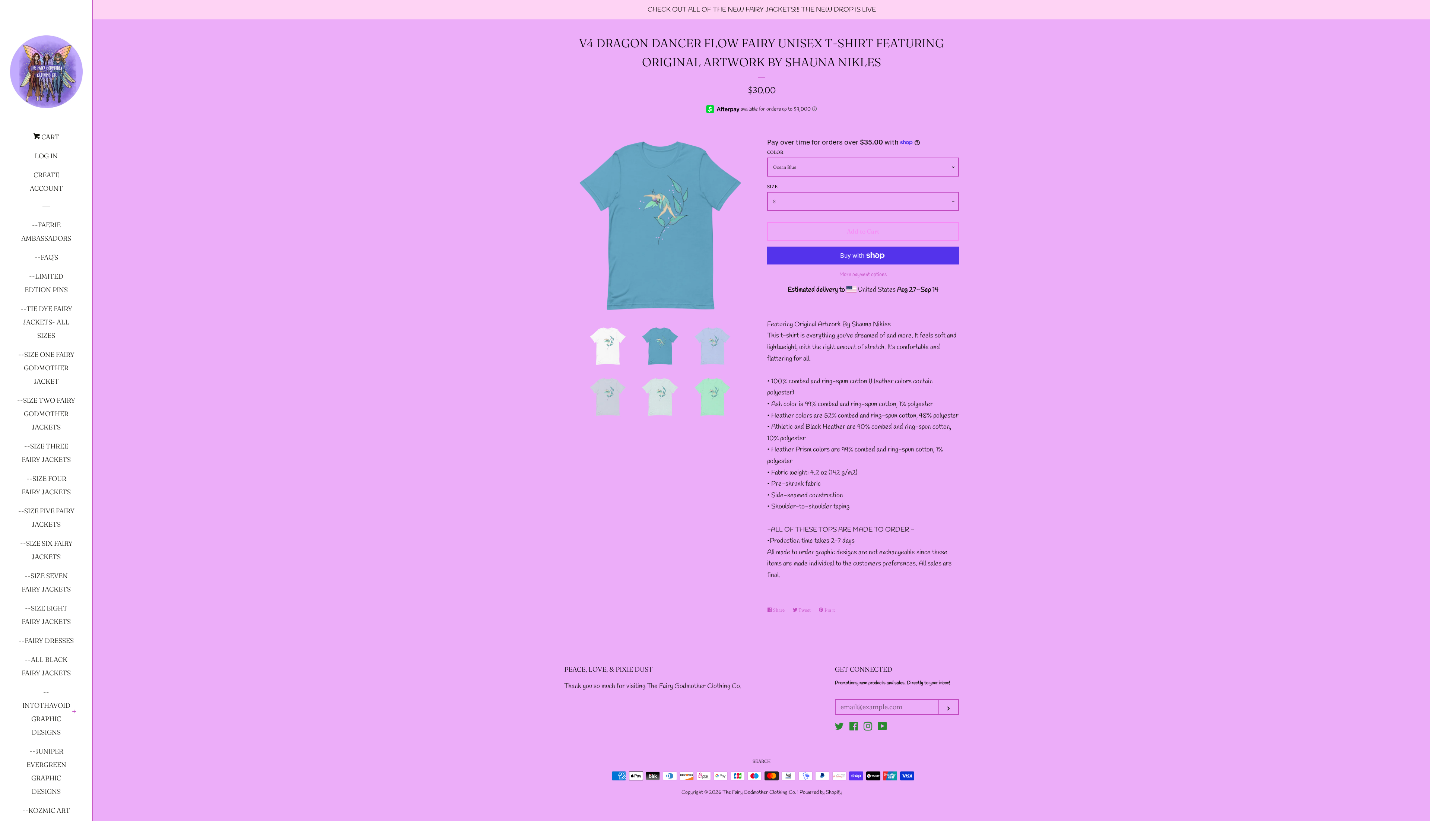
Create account (46, 182)
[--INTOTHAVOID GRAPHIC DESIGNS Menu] (74, 712)
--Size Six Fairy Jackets (46, 550)
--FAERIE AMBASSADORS (46, 232)
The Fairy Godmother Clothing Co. (759, 792)
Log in (46, 156)
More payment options (863, 274)
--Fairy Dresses (46, 640)
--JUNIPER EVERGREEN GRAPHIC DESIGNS (46, 771)
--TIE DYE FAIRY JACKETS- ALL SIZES (46, 322)
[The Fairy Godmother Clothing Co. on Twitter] (839, 727)
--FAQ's (46, 257)
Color (775, 152)
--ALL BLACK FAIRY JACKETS (46, 666)
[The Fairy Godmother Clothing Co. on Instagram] (868, 727)
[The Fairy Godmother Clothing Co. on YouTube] (882, 727)
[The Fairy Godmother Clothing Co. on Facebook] (853, 727)
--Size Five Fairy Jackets (46, 518)
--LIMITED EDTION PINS (46, 283)
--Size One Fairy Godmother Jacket (46, 368)
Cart (49, 137)
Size (772, 186)
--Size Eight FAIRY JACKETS (46, 615)
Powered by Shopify (821, 792)
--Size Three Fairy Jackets (46, 453)
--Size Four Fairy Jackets (46, 485)
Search (762, 761)
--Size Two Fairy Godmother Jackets (46, 413)
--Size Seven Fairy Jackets (46, 582)
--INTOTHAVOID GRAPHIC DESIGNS (46, 712)
